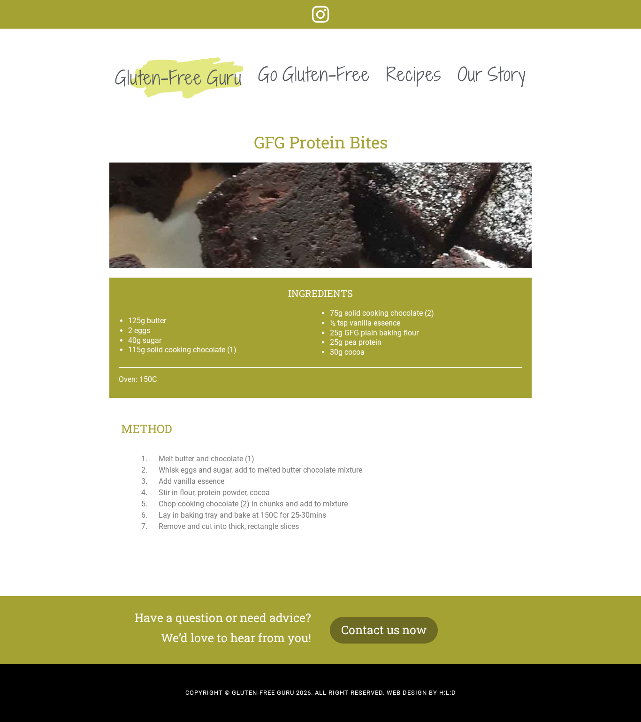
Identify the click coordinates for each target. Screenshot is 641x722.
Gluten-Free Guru (178, 77)
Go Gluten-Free (314, 74)
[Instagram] (320, 14)
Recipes (413, 74)
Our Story (492, 74)
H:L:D (447, 692)
